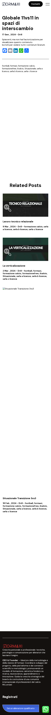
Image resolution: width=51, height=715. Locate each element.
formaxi (13, 65)
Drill (20, 34)
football (5, 65)
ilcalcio (20, 68)
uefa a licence (23, 276)
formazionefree (9, 68)
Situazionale (30, 68)
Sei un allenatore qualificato (21, 708)
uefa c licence (30, 71)
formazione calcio (26, 65)
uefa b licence (16, 71)
